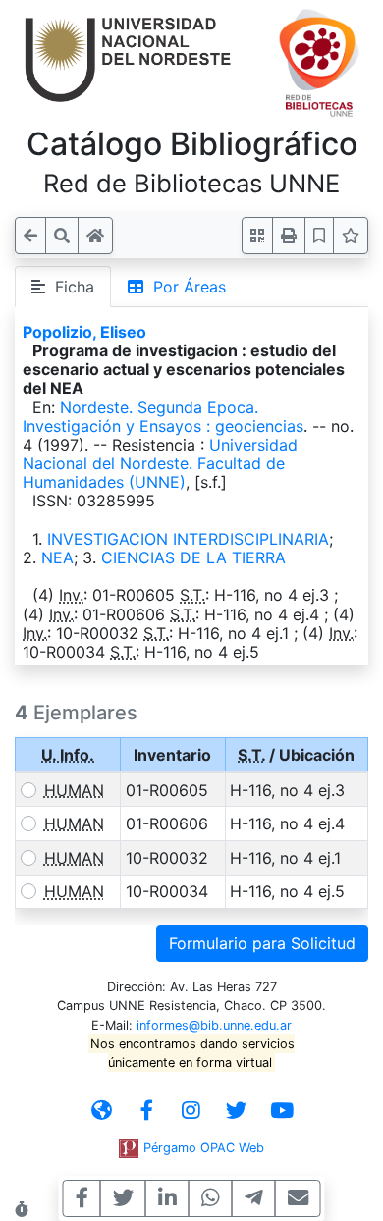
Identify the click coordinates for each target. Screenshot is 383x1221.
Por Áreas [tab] (184, 286)
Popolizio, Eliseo (84, 332)
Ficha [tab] (69, 286)
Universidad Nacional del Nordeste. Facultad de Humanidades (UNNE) (160, 463)
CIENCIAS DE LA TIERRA (193, 557)
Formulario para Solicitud (262, 943)
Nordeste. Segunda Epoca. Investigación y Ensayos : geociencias (163, 417)
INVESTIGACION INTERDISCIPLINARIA (188, 539)
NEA (57, 557)
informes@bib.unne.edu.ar (214, 1025)
